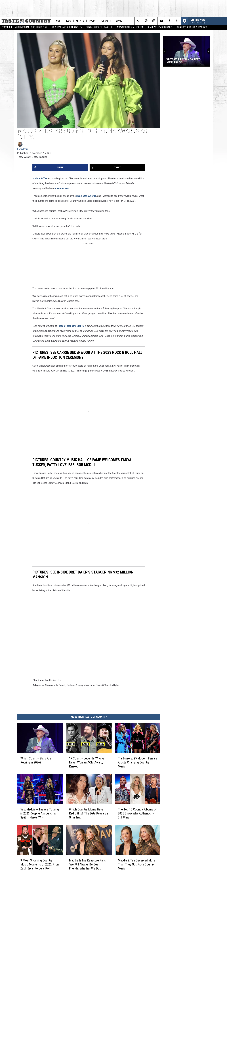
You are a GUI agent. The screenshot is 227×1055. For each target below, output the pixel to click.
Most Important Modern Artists (31, 27)
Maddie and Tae (53, 680)
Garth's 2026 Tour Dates (160, 27)
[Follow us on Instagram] (154, 21)
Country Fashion (67, 685)
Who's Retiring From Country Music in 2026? (183, 60)
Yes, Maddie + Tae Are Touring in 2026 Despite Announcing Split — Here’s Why (39, 813)
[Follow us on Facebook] (169, 21)
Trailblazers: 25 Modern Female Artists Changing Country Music (137, 762)
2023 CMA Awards (86, 195)
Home (57, 21)
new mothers (62, 188)
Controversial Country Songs (192, 27)
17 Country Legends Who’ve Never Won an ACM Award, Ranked (86, 762)
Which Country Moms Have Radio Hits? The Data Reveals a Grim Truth (88, 813)
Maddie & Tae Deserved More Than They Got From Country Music (136, 864)
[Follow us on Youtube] (161, 21)
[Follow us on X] (177, 21)
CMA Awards (51, 685)
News (68, 21)
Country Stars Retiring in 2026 (66, 27)
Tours (92, 21)
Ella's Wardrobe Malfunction (128, 27)
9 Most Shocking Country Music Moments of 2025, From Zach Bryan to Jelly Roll (39, 864)
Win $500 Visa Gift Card (97, 27)
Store (119, 21)
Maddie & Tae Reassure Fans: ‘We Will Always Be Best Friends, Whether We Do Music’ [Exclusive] (87, 864)
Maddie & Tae (39, 178)
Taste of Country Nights (70, 325)
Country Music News (85, 685)
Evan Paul (22, 149)
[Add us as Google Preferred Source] (146, 21)
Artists (80, 21)
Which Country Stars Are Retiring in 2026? (35, 760)
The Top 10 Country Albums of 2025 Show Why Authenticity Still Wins (137, 813)
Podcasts (106, 21)
